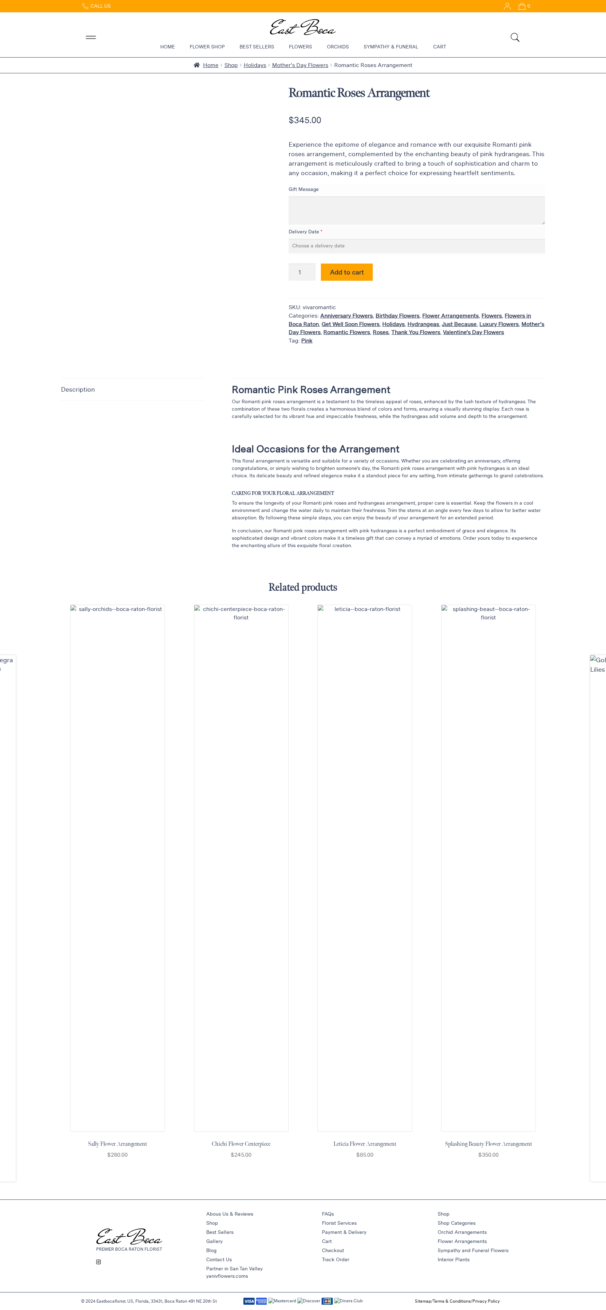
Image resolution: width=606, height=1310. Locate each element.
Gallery (214, 1241)
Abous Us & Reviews (229, 1213)
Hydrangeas (423, 324)
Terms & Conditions (452, 1301)
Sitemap (423, 1301)
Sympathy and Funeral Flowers (473, 1250)
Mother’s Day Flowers (300, 65)
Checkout (333, 1250)
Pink (306, 341)
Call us (100, 5)
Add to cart (347, 272)
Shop (231, 65)
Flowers (300, 46)
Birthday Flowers (397, 316)
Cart (439, 46)
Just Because (459, 324)
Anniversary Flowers (346, 316)
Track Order (335, 1259)
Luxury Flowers (499, 324)
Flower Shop (207, 46)
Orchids (338, 46)
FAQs (328, 1213)
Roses (381, 332)
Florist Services (339, 1222)
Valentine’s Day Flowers (473, 332)
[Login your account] (504, 5)
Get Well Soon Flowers (350, 324)
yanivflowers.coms (227, 1275)
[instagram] (98, 1261)
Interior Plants (454, 1259)
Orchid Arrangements (462, 1232)
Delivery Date (304, 231)
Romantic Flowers (346, 332)
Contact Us (219, 1259)
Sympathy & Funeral (391, 46)
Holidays (255, 65)
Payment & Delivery (344, 1232)
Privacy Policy (486, 1301)
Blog (211, 1250)
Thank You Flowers (415, 332)
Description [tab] (78, 389)
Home (167, 46)
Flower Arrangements (450, 316)
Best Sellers (257, 46)
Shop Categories (457, 1222)
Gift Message (304, 189)
